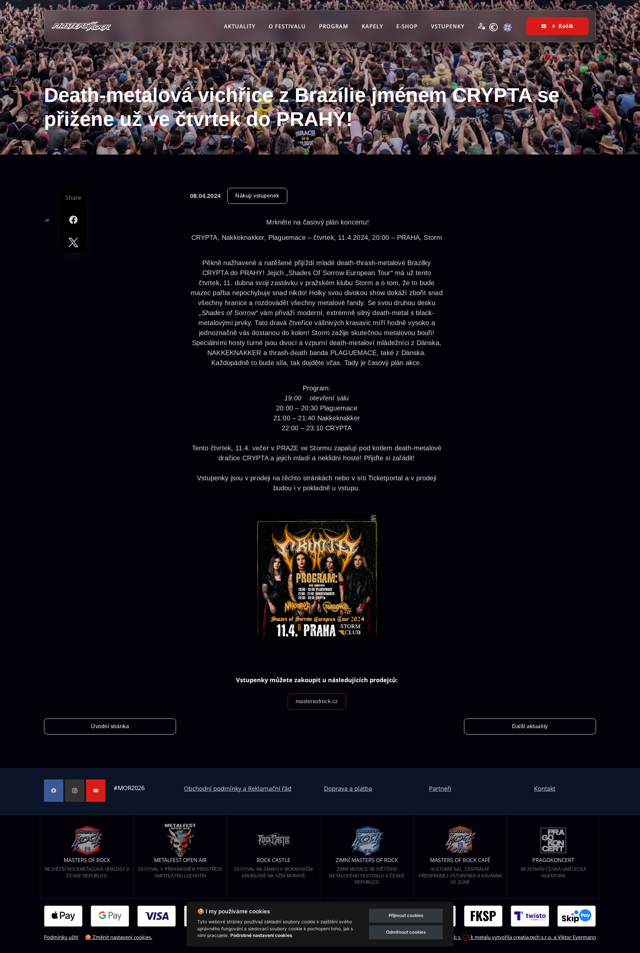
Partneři (440, 788)
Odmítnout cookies (406, 932)
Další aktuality (530, 726)
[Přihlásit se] (482, 26)
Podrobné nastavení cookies (261, 935)
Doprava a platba (348, 788)
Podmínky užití (61, 937)
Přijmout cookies (406, 915)
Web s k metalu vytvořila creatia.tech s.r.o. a (502, 937)
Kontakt (544, 788)
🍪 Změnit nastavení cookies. (118, 937)
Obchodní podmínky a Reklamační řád (237, 788)
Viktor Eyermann (577, 937)
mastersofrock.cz (317, 701)
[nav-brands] (81, 26)
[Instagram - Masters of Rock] (74, 790)
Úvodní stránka (110, 726)
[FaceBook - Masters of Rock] (53, 790)
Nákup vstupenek (257, 196)
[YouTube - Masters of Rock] (95, 790)
